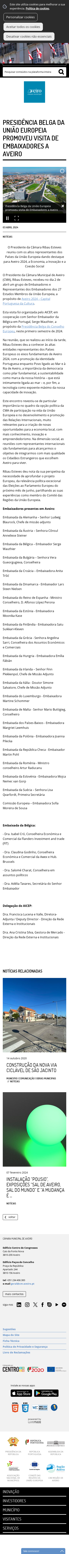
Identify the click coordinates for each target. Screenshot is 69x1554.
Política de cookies (37, 8)
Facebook (42, 1304)
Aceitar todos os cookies (23, 27)
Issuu (49, 1304)
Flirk (64, 1304)
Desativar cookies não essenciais (29, 36)
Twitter (35, 1304)
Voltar (11, 1217)
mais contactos (14, 1294)
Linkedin (19, 1304)
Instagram (27, 1304)
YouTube (57, 1305)
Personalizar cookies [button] (20, 17)
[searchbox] (34, 71)
